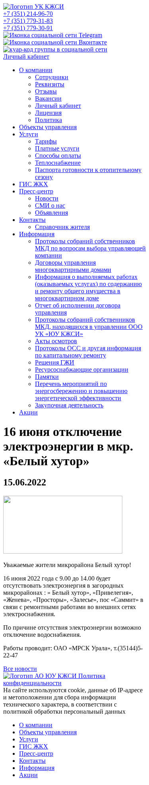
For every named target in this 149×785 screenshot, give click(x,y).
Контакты (32, 219)
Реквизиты (49, 84)
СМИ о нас (50, 205)
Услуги (28, 134)
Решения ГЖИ (54, 362)
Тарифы (46, 141)
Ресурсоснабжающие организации (81, 369)
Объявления (51, 212)
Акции (28, 412)
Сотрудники (51, 77)
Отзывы (46, 91)
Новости (46, 198)
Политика (48, 120)
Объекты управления (48, 127)
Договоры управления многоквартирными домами (73, 266)
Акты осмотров (56, 341)
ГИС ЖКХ (33, 184)
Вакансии (48, 98)
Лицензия (48, 112)
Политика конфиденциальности (54, 679)
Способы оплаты (58, 155)
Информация (36, 234)
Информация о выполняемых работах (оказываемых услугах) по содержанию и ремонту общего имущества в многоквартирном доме (88, 287)
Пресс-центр (36, 191)
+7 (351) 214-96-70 (28, 13)
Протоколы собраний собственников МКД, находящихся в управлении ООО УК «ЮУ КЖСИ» (89, 326)
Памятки (47, 376)
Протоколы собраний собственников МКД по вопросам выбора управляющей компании (90, 248)
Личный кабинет (26, 56)
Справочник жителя (62, 226)
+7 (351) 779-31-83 (28, 20)
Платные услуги (57, 148)
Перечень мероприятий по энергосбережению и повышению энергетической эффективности (81, 390)
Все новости (20, 668)
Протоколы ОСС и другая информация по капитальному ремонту (88, 352)
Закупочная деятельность (69, 405)
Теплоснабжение (58, 162)
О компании (35, 70)
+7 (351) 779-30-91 (28, 28)
